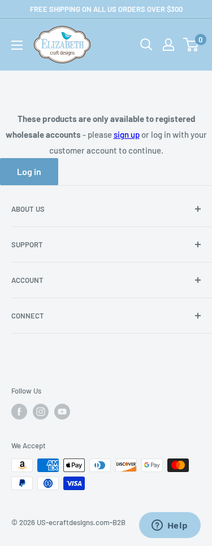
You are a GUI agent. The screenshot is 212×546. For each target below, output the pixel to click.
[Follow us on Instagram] (41, 412)
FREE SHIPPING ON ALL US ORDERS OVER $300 (106, 9)
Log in (29, 171)
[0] (191, 44)
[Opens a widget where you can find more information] (170, 526)
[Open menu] (17, 45)
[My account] (168, 44)
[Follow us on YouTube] (62, 412)
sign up (127, 134)
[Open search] (146, 44)
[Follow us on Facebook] (19, 412)
